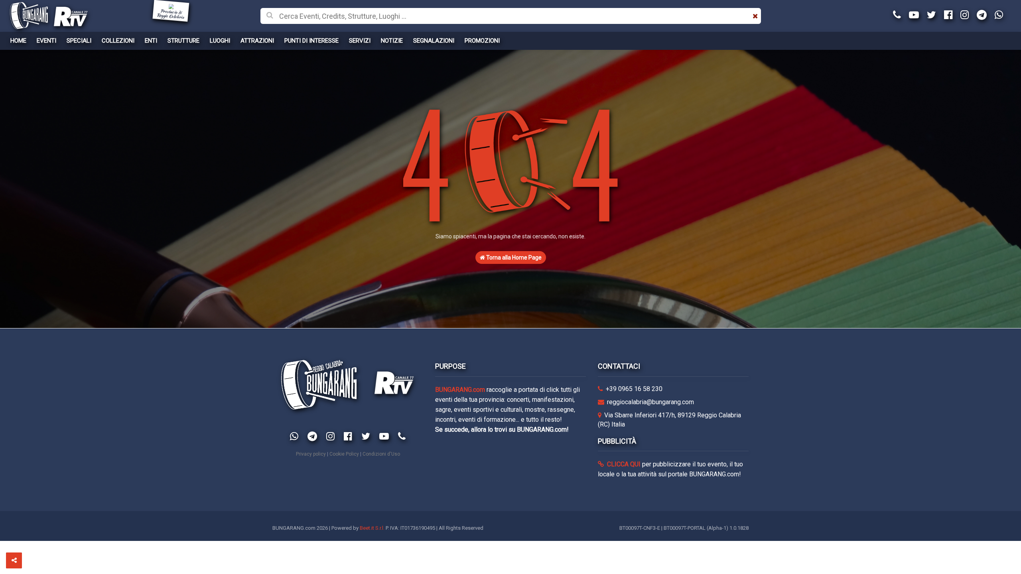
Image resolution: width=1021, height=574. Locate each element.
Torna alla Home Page (513, 257)
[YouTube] (914, 15)
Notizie (392, 40)
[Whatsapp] (999, 15)
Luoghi (220, 40)
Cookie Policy (344, 454)
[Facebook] (948, 15)
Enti (151, 40)
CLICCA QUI (623, 464)
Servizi (360, 40)
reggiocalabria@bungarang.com (650, 402)
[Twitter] (931, 15)
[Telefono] (897, 15)
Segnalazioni (433, 40)
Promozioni (482, 40)
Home (18, 40)
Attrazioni (257, 40)
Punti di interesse (311, 40)
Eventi (46, 40)
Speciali (79, 40)
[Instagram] (964, 15)
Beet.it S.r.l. (372, 528)
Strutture (183, 40)
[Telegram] (982, 15)
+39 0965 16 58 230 (634, 389)
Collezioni (118, 40)
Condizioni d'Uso (381, 454)
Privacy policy (311, 454)
